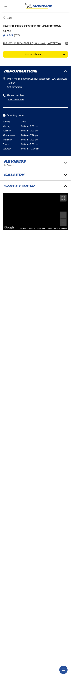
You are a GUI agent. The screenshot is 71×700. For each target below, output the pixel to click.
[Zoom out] (63, 222)
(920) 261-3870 (15, 99)
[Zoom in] (63, 215)
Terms (49, 228)
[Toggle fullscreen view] (63, 198)
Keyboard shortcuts (27, 228)
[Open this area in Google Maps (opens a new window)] (9, 227)
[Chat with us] (63, 670)
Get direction (14, 87)
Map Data (41, 228)
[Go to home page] (38, 6)
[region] (35, 211)
